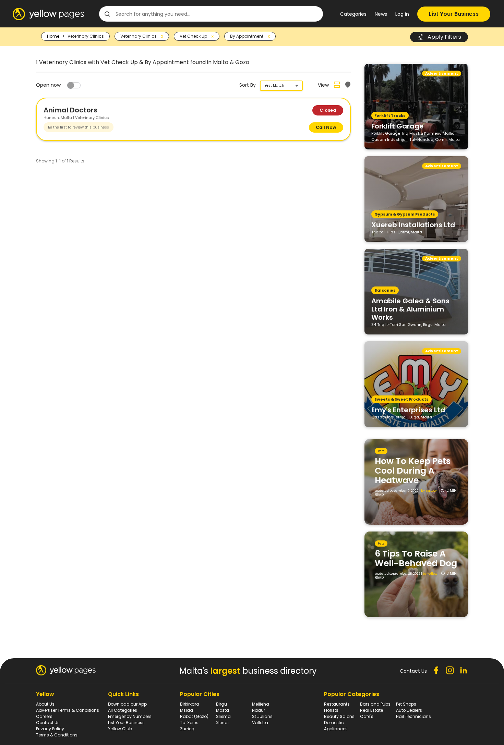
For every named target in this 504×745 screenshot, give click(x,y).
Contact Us (48, 722)
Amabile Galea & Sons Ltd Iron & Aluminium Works (410, 308)
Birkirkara (189, 704)
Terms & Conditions (56, 735)
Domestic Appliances (336, 726)
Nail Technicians (413, 716)
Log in (402, 14)
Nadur (258, 710)
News (381, 14)
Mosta (222, 710)
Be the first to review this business (78, 127)
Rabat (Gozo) (194, 716)
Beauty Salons (339, 716)
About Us (45, 704)
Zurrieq (187, 729)
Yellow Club (120, 729)
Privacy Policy (50, 729)
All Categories (122, 710)
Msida (186, 710)
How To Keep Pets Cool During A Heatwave (413, 470)
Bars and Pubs (375, 704)
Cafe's (366, 716)
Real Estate (371, 710)
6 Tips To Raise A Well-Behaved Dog (416, 558)
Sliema (223, 716)
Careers (44, 716)
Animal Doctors (70, 110)
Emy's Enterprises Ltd (408, 409)
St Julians (262, 716)
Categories (353, 14)
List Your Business (454, 14)
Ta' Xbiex (189, 722)
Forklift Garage (397, 125)
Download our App (127, 704)
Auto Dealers (409, 710)
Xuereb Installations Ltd (413, 224)
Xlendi (222, 722)
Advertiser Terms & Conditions (67, 710)
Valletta (260, 722)
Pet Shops (406, 704)
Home (53, 36)
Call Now (326, 127)
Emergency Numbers (130, 716)
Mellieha (260, 704)
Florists (331, 710)
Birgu (221, 704)
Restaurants (337, 704)
